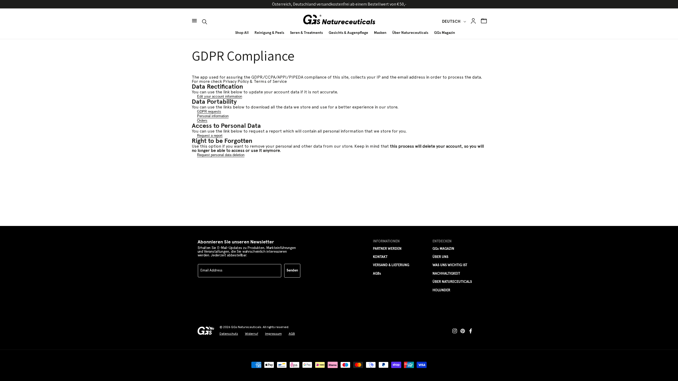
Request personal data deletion (220, 155)
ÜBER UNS (440, 257)
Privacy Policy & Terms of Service (255, 81)
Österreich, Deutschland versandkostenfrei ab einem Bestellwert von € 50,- (339, 4)
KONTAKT (380, 257)
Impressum (273, 333)
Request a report (209, 136)
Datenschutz (229, 333)
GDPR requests (209, 112)
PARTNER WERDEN (387, 249)
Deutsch (451, 22)
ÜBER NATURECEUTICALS (452, 282)
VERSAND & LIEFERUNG (391, 265)
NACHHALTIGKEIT (446, 273)
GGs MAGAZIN (443, 249)
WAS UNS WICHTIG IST (449, 265)
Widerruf (251, 333)
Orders (202, 121)
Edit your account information (219, 96)
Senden (292, 270)
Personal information (213, 116)
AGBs (377, 273)
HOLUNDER (441, 290)
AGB (292, 333)
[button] (194, 18)
